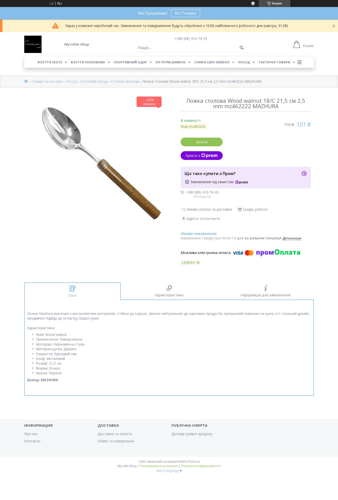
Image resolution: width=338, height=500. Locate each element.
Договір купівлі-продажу (191, 433)
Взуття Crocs (50, 62)
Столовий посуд (93, 81)
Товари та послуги (47, 81)
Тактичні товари (274, 62)
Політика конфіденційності (201, 466)
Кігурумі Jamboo (171, 62)
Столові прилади (125, 81)
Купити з (193, 155)
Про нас (31, 433)
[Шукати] (242, 48)
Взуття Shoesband (88, 62)
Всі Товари (185, 13)
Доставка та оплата (115, 433)
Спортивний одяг (130, 62)
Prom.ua (194, 461)
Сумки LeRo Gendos (212, 62)
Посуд (244, 62)
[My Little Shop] (33, 44)
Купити (202, 142)
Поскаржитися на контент (159, 466)
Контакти (32, 441)
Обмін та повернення (116, 441)
